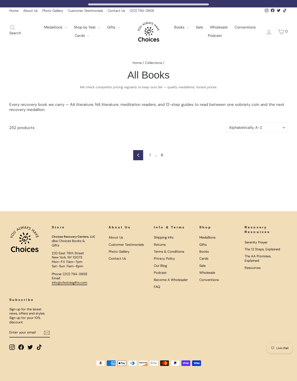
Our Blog (160, 266)
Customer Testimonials (85, 11)
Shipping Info (164, 237)
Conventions (245, 27)
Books (179, 27)
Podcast (215, 35)
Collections (153, 63)
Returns (160, 244)
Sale (199, 27)
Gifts (111, 27)
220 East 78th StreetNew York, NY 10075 (68, 255)
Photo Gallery (52, 11)
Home (14, 11)
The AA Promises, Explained (258, 258)
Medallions (53, 27)
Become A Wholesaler (171, 280)
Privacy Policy (164, 258)
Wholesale (219, 27)
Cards (80, 35)
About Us (30, 11)
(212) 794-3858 (142, 11)
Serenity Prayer (256, 242)
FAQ (157, 287)
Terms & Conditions (169, 251)
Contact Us (116, 11)
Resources (253, 268)
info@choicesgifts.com (69, 282)
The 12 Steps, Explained (262, 249)
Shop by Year (85, 27)
